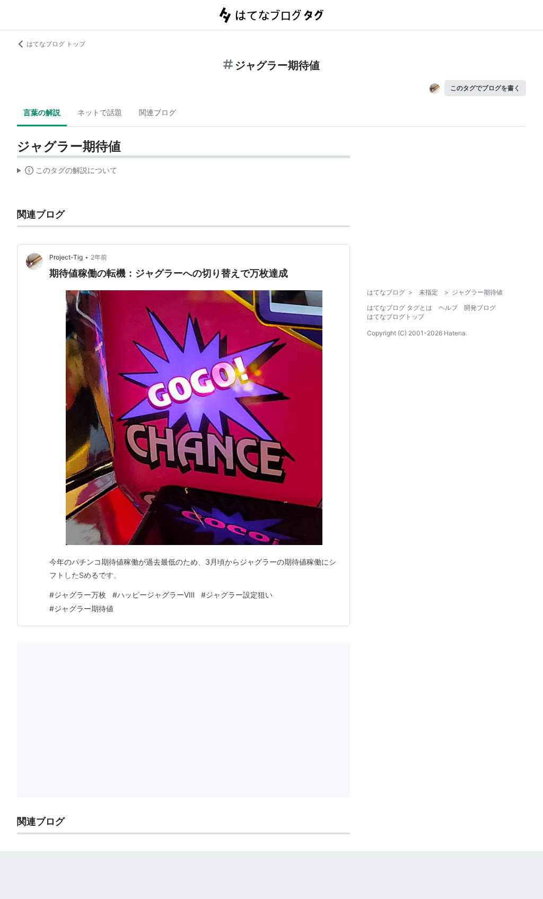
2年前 (99, 257)
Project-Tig (66, 257)
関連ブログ (157, 112)
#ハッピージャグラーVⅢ (153, 594)
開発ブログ (480, 308)
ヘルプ (448, 308)
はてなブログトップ (395, 317)
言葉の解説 (41, 112)
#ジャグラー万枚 (77, 594)
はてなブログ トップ (56, 44)
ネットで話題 (99, 112)
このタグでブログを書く (485, 88)
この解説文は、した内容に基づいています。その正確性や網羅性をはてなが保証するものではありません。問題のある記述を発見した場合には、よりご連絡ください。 (67, 172)
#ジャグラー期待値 (81, 608)
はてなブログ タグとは (399, 308)
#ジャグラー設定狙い (237, 594)
